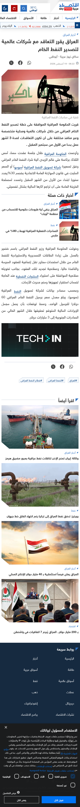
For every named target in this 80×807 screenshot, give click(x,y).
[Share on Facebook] (20, 63)
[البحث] (23, 8)
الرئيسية (70, 17)
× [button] (6, 727)
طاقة (71, 669)
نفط (35, 680)
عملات (70, 691)
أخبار (35, 658)
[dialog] (40, 765)
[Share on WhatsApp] (29, 63)
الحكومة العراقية (55, 153)
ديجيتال (70, 703)
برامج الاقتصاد (29, 714)
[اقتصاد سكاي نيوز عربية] (65, 7)
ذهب (35, 691)
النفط (17, 291)
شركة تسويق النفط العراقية (42, 167)
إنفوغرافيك (31, 703)
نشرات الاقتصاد (65, 714)
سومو (18, 167)
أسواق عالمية (66, 680)
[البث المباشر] (14, 8)
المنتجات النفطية (27, 276)
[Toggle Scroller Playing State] (77, 25)
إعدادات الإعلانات (44, 766)
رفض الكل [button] (21, 800)
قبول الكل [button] (58, 800)
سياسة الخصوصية (38, 770)
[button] (33, 8)
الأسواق (28, 17)
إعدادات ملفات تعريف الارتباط (60, 770)
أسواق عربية (31, 669)
